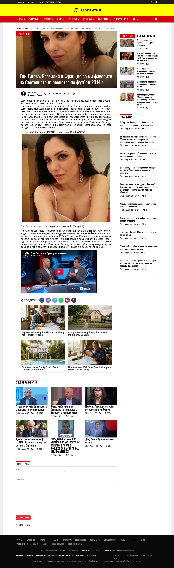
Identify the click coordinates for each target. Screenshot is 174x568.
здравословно (121, 19)
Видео (35, 543)
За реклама (50, 2)
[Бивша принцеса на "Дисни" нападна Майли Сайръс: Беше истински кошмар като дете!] (127, 101)
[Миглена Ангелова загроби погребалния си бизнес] (101, 404)
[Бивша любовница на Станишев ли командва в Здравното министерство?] (66, 404)
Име (18, 469)
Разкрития (33, 19)
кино (134, 539)
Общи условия (41, 555)
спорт (143, 539)
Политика (72, 19)
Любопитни (47, 19)
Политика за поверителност (91, 550)
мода (45, 543)
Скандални (103, 19)
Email (70, 469)
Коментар (20, 479)
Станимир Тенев (34, 95)
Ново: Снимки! (58, 543)
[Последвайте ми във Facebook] (151, 2)
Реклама (19, 555)
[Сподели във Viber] (48, 300)
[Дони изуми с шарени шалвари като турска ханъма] (127, 88)
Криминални (88, 19)
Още (134, 19)
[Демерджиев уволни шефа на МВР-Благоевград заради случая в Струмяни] (32, 437)
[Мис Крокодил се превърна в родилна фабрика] (127, 46)
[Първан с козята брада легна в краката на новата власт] (32, 404)
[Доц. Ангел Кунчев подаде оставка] (101, 437)
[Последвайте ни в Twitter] (156, 2)
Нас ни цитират (22, 543)
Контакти (29, 555)
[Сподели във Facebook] (41, 300)
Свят (59, 19)
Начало (41, 2)
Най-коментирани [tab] (146, 35)
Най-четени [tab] (127, 35)
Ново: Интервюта (75, 543)
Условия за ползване (113, 550)
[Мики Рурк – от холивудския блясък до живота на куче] (127, 75)
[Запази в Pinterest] (67, 300)
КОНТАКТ (59, 2)
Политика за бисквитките (85, 555)
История (124, 539)
